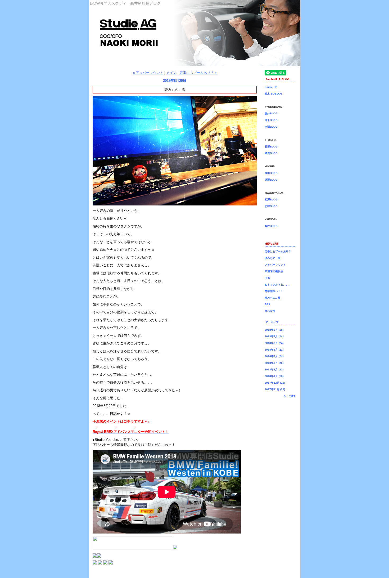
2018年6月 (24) (274, 343)
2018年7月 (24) (274, 336)
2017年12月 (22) (275, 382)
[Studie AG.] (100, 563)
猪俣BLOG (271, 153)
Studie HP (271, 87)
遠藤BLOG (271, 179)
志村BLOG (271, 206)
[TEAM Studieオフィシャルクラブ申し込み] (99, 556)
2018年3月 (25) (274, 362)
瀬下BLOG (271, 120)
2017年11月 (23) (275, 389)
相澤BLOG (271, 199)
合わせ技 (270, 311)
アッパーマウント (275, 264)
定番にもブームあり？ (278, 251)
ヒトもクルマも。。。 (278, 284)
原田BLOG (271, 173)
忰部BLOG (271, 126)
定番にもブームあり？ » (198, 73)
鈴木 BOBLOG (273, 93)
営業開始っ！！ (274, 291)
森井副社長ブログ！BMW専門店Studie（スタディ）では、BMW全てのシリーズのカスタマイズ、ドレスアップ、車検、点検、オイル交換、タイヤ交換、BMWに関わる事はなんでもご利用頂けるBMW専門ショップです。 (194, 33)
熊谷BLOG (271, 226)
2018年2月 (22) (274, 369)
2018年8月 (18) (274, 329)
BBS (267, 304)
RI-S (267, 277)
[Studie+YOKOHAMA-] (95, 563)
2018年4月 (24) (274, 356)
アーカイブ (272, 322)
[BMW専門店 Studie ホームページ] (105, 563)
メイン (171, 73)
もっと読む (289, 396)
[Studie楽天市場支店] (175, 548)
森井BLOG (271, 113)
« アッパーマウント (148, 73)
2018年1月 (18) (274, 376)
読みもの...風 (272, 258)
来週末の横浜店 (274, 271)
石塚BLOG (271, 146)
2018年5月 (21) (274, 349)
